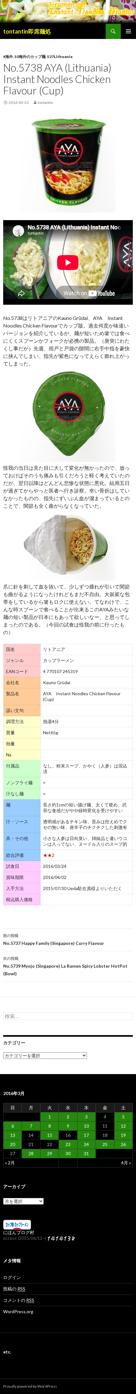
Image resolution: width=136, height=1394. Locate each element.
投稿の (14, 1288)
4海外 (8, 56)
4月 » (126, 1162)
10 (86, 1126)
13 (12, 1135)
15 (49, 1135)
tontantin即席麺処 (27, 31)
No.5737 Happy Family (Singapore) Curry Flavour (53, 939)
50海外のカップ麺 (30, 56)
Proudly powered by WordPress (30, 1386)
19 (123, 1135)
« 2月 (10, 1162)
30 (68, 1153)
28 (31, 1153)
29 (49, 1153)
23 (68, 1144)
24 (86, 1144)
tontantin (45, 102)
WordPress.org (18, 1311)
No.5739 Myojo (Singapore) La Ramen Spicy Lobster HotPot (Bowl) (65, 966)
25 (105, 1144)
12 (123, 1126)
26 (123, 1144)
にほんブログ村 (18, 1232)
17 (86, 1135)
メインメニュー (128, 31)
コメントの (18, 1300)
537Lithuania (59, 56)
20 (12, 1144)
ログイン (12, 1277)
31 (86, 1153)
